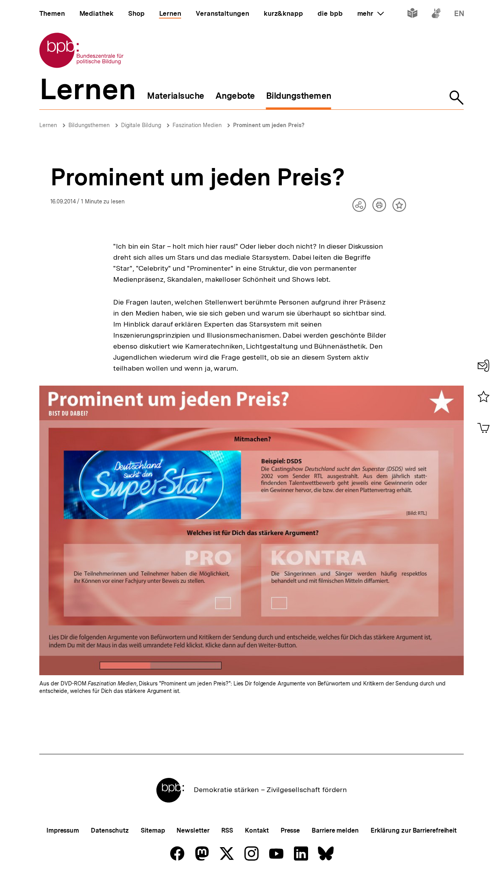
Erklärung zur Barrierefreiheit (414, 830)
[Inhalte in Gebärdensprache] (436, 15)
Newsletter (192, 830)
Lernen (48, 125)
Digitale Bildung (141, 125)
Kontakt (256, 830)
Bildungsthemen (89, 125)
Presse (290, 830)
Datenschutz (110, 830)
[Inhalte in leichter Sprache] (412, 15)
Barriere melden (335, 830)
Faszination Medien (197, 125)
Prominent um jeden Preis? (269, 125)
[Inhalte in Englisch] (459, 15)
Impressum (62, 830)
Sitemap (153, 830)
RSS (227, 830)
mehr (370, 13)
